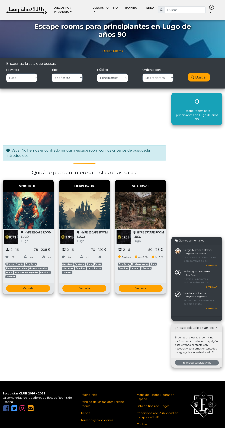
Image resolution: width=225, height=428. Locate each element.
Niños (9, 272)
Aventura (31, 264)
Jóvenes (10, 276)
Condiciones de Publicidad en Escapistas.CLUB (157, 415)
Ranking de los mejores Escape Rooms (102, 404)
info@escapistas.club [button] (198, 362)
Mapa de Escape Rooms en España (155, 397)
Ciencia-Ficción (14, 264)
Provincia (12, 69)
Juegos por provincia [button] (62, 10)
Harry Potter (94, 268)
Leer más (211, 265)
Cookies (142, 424)
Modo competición (16, 268)
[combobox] (185, 9)
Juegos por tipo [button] (105, 7)
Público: (102, 69)
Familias (45, 272)
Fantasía (80, 264)
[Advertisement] (84, 117)
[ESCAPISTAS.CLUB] (26, 9)
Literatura (67, 268)
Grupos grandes (38, 268)
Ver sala (28, 288)
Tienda (149, 7)
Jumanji (134, 268)
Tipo (55, 69)
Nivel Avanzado (140, 264)
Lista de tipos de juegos (153, 406)
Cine (89, 264)
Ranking (131, 7)
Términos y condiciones (97, 420)
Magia (97, 264)
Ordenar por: (151, 69)
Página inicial (89, 395)
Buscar (200, 77)
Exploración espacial (26, 272)
